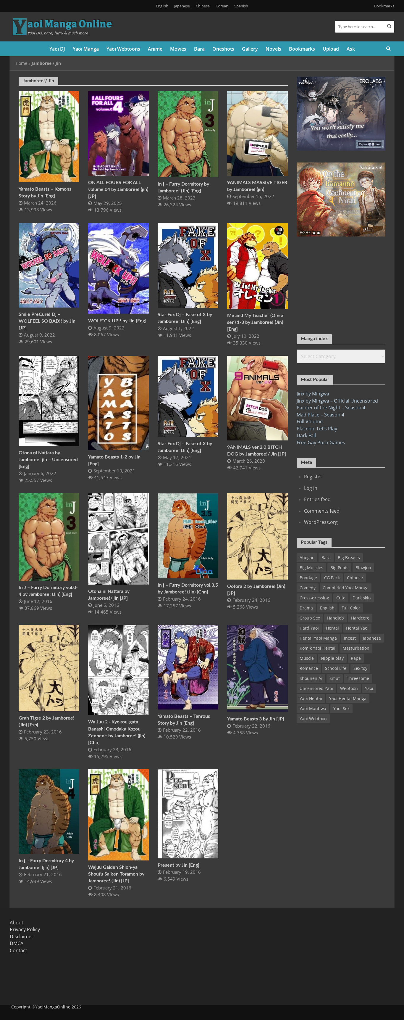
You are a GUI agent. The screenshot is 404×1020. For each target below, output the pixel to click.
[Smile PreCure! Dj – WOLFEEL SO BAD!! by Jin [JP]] (49, 264)
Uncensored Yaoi (316, 688)
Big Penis (339, 567)
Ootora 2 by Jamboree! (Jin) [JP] (256, 590)
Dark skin (362, 598)
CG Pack (332, 577)
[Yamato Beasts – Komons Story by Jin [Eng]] (49, 136)
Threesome (358, 678)
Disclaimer (21, 936)
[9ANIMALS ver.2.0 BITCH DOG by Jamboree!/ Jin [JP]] (257, 397)
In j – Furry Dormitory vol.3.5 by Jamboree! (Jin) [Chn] (188, 588)
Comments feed (322, 511)
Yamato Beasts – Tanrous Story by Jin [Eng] (184, 719)
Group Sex (310, 618)
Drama (306, 608)
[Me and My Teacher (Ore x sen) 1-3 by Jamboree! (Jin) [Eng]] (257, 265)
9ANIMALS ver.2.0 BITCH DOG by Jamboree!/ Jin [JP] (256, 450)
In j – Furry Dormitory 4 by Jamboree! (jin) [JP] (46, 864)
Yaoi (369, 688)
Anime (155, 49)
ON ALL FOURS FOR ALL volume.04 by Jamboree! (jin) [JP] (118, 189)
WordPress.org (321, 522)
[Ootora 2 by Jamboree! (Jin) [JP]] (257, 535)
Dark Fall (306, 435)
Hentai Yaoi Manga (318, 638)
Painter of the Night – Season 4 (331, 407)
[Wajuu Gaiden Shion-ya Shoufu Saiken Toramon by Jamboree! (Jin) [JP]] (118, 814)
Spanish (241, 6)
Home (21, 63)
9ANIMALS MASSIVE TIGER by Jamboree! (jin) (257, 186)
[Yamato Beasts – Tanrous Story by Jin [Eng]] (188, 666)
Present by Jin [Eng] (178, 865)
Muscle (307, 658)
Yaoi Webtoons (123, 49)
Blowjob (363, 567)
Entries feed (317, 499)
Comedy (308, 588)
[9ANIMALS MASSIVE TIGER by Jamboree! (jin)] (257, 133)
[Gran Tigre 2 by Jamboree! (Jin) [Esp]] (49, 667)
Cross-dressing (314, 598)
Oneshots (223, 49)
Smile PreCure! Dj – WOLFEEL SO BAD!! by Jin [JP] (47, 321)
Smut (334, 678)
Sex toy (360, 668)
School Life (335, 668)
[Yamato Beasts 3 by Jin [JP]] (257, 668)
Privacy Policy (25, 929)
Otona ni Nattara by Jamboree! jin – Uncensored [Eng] (48, 460)
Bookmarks (384, 6)
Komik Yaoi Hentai (317, 648)
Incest (350, 638)
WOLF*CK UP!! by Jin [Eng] (117, 320)
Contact (18, 950)
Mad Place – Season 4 (320, 414)
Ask (351, 49)
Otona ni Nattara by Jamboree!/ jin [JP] (109, 595)
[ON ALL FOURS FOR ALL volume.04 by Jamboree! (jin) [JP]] (118, 133)
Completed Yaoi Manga (346, 588)
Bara (199, 49)
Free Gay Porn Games (321, 442)
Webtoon (349, 688)
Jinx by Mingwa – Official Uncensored (337, 401)
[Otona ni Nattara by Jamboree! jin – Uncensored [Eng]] (49, 400)
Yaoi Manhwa (313, 708)
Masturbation (355, 648)
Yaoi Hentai (311, 698)
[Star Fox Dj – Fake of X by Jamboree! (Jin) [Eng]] (188, 265)
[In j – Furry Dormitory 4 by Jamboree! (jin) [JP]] (49, 811)
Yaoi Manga (86, 49)
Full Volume (310, 421)
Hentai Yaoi (357, 628)
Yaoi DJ (57, 49)
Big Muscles (311, 567)
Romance (309, 668)
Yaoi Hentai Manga (347, 698)
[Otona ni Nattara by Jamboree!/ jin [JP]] (118, 538)
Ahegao (307, 557)
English (162, 6)
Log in (310, 488)
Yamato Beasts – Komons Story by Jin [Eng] (45, 192)
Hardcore (360, 618)
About (16, 922)
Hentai (332, 628)
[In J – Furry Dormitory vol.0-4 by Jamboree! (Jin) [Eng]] (49, 536)
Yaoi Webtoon (313, 718)
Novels (273, 49)
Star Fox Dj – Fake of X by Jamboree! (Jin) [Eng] (185, 318)
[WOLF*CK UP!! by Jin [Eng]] (118, 268)
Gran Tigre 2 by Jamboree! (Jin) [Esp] (47, 721)
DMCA (16, 943)
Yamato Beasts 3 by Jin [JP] (255, 719)
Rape (356, 658)
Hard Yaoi (309, 628)
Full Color (351, 608)
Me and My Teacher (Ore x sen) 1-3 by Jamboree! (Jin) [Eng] (255, 322)
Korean (222, 6)
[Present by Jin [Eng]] (188, 813)
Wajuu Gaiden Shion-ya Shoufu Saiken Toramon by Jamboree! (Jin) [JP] (116, 874)
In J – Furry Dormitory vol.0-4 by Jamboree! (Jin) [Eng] (48, 591)
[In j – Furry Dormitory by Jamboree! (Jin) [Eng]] (188, 134)
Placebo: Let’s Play (317, 428)
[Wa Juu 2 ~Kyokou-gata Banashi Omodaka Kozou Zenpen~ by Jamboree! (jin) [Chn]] (118, 669)
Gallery (250, 49)
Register (313, 476)
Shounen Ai (311, 678)
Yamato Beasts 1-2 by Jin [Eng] (114, 460)
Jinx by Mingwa (313, 393)
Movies (178, 49)
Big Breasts (349, 557)
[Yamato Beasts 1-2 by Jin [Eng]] (118, 402)
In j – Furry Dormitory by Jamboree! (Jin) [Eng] (183, 187)
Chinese (203, 6)
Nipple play (332, 658)
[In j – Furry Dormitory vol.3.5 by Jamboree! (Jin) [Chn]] (188, 535)
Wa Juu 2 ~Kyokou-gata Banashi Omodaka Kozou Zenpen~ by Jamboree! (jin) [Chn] (116, 732)
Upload (331, 49)
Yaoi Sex (341, 708)
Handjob (335, 618)
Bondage (308, 577)
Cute (340, 598)
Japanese (182, 6)
